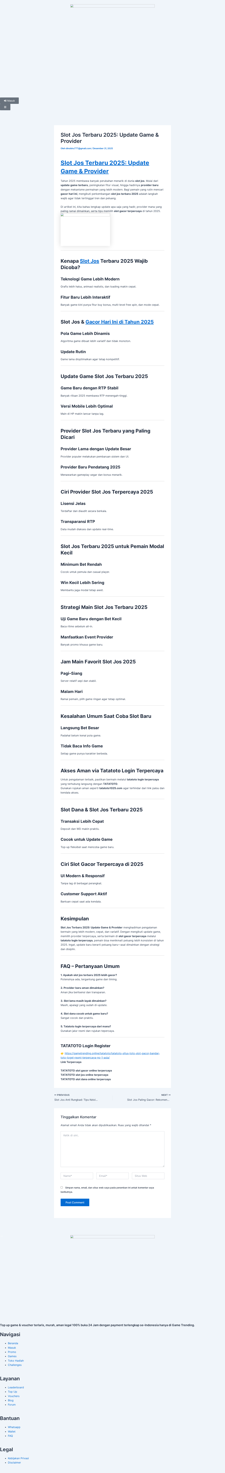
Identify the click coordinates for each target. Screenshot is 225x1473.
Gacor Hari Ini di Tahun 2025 (119, 322)
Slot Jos (89, 261)
